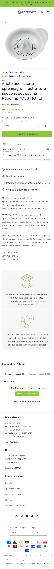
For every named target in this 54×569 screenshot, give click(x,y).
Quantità (5, 126)
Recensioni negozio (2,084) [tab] (39, 374)
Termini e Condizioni (14, 494)
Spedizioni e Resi (12, 489)
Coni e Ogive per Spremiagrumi (17, 76)
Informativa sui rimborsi (15, 506)
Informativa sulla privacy (15, 560)
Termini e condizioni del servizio (38, 560)
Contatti (8, 483)
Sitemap (8, 500)
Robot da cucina (16, 72)
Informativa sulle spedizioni (16, 563)
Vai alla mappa (12, 442)
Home (4, 72)
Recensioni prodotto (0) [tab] (14, 374)
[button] (5, 12)
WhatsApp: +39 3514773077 (18, 433)
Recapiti (32, 563)
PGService (12, 556)
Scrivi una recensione (27, 393)
